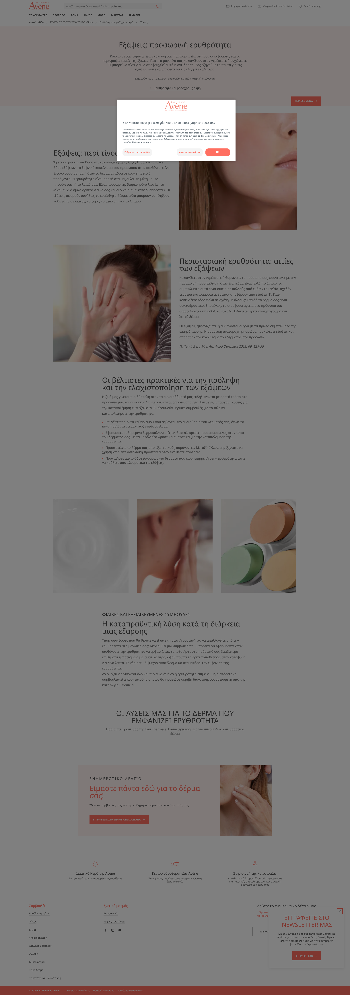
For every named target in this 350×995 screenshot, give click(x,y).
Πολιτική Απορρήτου (142, 142)
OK (217, 152)
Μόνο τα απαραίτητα (190, 152)
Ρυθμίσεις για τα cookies (137, 152)
